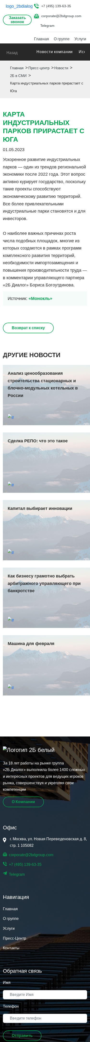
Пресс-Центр (14, 938)
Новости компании (54, 52)
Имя (7, 982)
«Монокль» (40, 298)
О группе (62, 39)
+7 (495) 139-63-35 (56, 6)
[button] (22, 1035)
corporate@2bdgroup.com (61, 16)
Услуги (80, 39)
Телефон (11, 1006)
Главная (41, 39)
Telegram (47, 26)
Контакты (11, 948)
